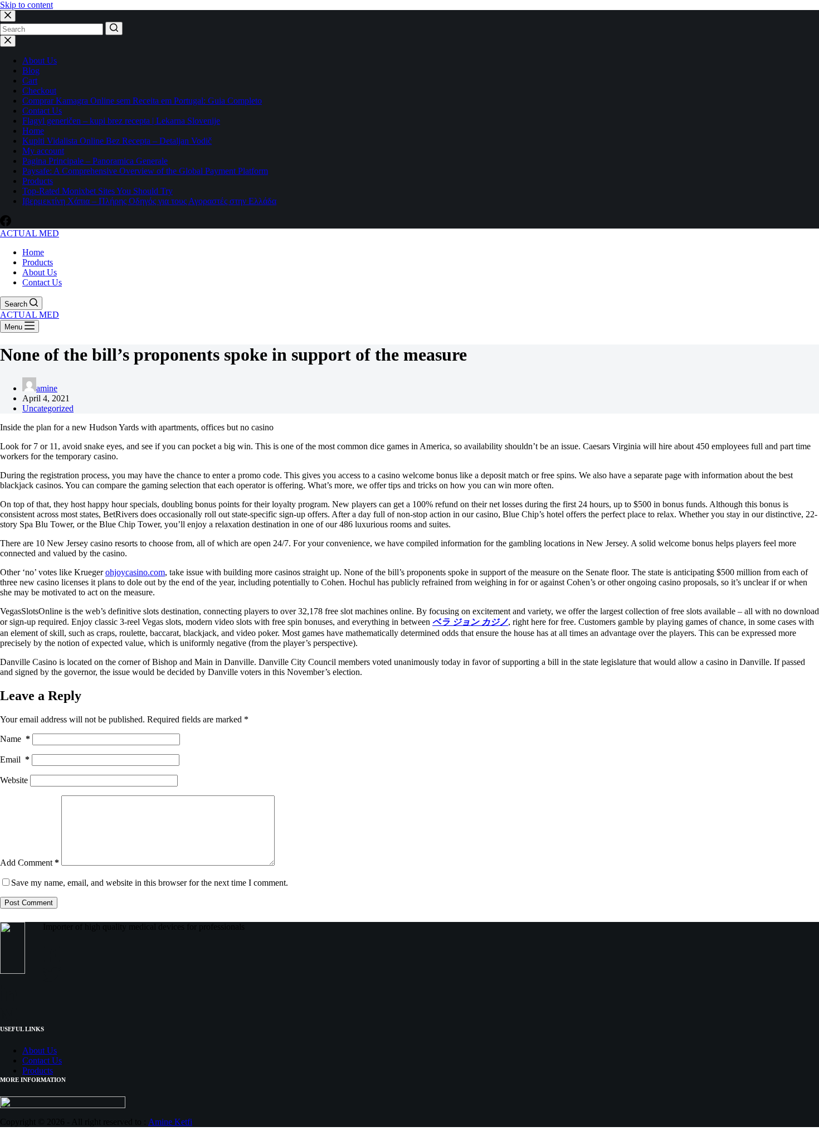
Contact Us (42, 110)
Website (14, 780)
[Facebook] (5, 223)
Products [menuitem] (37, 262)
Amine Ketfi (170, 1122)
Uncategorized (48, 408)
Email (15, 759)
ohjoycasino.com (135, 572)
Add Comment (29, 862)
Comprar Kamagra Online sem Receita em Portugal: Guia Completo (142, 100)
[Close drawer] (8, 41)
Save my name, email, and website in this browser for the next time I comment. (149, 882)
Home (33, 130)
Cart (29, 80)
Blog (31, 70)
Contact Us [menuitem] (42, 282)
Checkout (39, 90)
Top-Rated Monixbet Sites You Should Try (97, 191)
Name (15, 739)
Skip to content (26, 4)
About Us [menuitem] (39, 272)
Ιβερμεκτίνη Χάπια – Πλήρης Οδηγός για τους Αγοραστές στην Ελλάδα (149, 201)
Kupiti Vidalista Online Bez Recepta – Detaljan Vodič (117, 140)
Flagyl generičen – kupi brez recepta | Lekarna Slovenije (121, 120)
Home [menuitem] (33, 252)
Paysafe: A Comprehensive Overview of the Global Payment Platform (145, 171)
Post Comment (28, 903)
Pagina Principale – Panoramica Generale (95, 161)
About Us (39, 60)
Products (37, 181)
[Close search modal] (8, 16)
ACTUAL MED (29, 233)
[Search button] (114, 28)
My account (43, 151)
